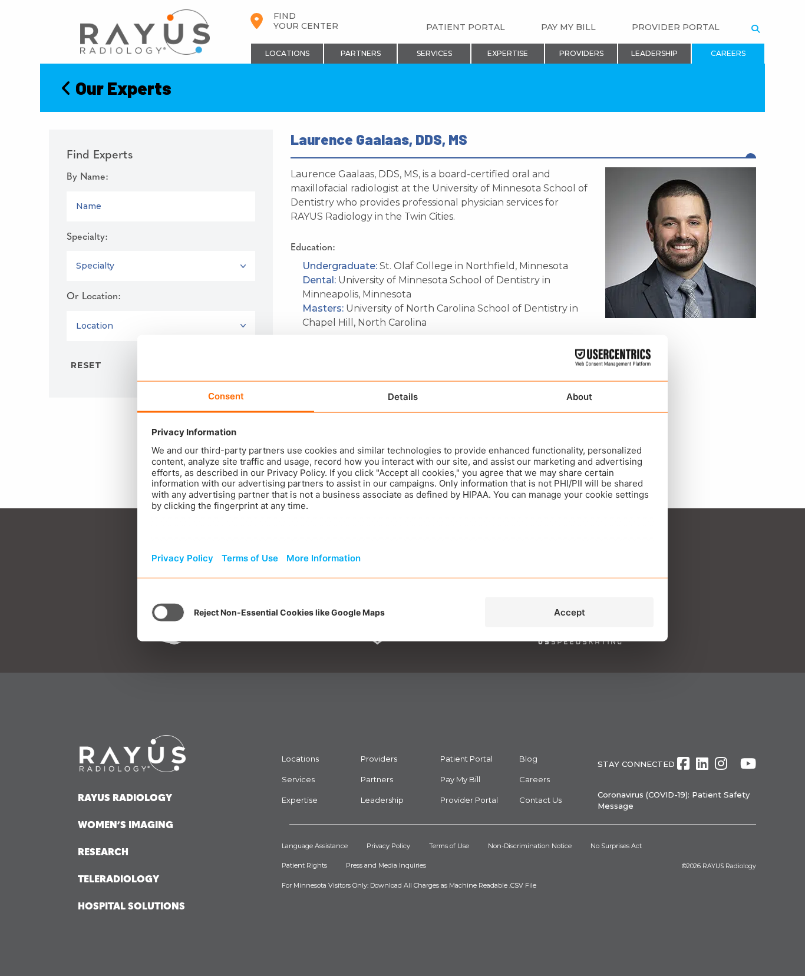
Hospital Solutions (131, 907)
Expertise (507, 53)
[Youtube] (748, 763)
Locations (287, 53)
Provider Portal (676, 27)
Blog (528, 758)
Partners (361, 53)
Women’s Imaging (125, 826)
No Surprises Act (616, 846)
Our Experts (121, 87)
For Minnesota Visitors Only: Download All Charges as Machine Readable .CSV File (409, 885)
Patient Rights (304, 865)
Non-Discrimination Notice (530, 846)
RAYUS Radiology (729, 866)
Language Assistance (315, 846)
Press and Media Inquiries (386, 865)
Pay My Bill (568, 27)
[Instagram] (721, 763)
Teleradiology (118, 880)
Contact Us (540, 800)
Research (103, 853)
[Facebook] (683, 763)
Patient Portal (465, 27)
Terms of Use (449, 846)
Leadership (654, 53)
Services (434, 53)
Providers (581, 53)
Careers (728, 53)
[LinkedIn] (702, 763)
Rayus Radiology (125, 798)
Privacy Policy (388, 846)
